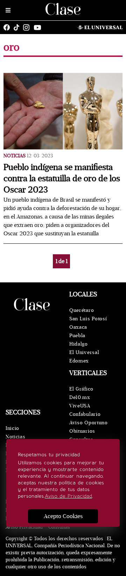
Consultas (59, 527)
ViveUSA (79, 406)
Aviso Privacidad (24, 527)
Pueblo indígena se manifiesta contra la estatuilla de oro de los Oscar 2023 (62, 178)
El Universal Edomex (84, 356)
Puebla (77, 336)
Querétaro (81, 310)
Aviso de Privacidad (68, 496)
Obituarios (82, 431)
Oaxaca (78, 327)
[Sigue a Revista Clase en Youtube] (39, 27)
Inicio (12, 428)
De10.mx (79, 397)
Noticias (15, 156)
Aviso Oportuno (88, 423)
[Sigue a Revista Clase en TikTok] (18, 27)
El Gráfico (81, 389)
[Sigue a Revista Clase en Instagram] (28, 27)
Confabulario (84, 414)
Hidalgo (78, 344)
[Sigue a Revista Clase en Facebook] (8, 27)
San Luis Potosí (88, 319)
